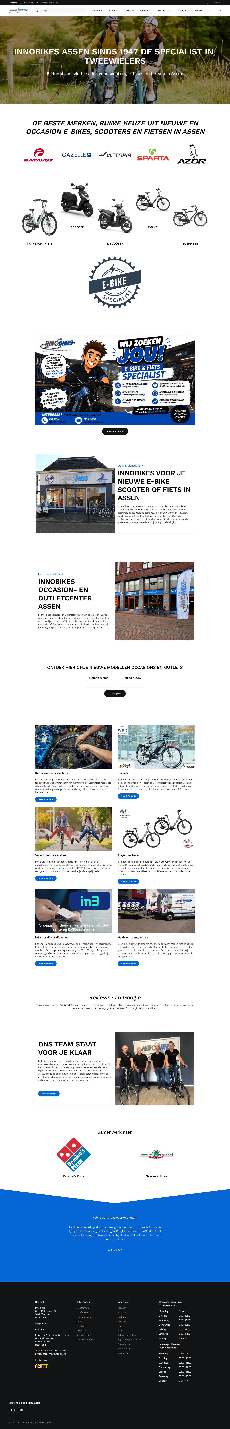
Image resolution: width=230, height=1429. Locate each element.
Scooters (80, 1326)
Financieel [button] (163, 11)
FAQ (206, 3)
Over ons (217, 3)
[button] (113, 243)
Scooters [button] (145, 11)
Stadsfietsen (82, 1307)
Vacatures (123, 1353)
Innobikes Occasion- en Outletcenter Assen (65, 593)
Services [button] (181, 11)
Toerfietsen (82, 1312)
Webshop (97, 11)
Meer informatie (115, 431)
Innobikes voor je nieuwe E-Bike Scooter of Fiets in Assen (154, 485)
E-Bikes (131, 677)
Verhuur (122, 1316)
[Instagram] (21, 1410)
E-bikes (79, 1321)
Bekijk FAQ (116, 1250)
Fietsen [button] (111, 11)
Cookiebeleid (124, 1344)
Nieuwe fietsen (83, 1335)
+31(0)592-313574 (25, 2)
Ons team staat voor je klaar (67, 1048)
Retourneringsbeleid (128, 1335)
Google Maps (41, 1323)
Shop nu (116, 693)
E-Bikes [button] (127, 11)
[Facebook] (12, 1410)
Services (122, 1312)
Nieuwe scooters (84, 1339)
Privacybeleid (124, 1348)
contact (150, 1235)
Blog (120, 1326)
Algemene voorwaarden (130, 1339)
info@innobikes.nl (50, 2)
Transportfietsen (84, 1316)
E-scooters (81, 1330)
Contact (199, 11)
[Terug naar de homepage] (18, 10)
